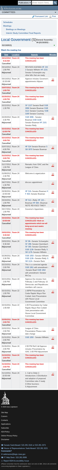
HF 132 (41, 200)
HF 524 (28, 147)
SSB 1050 (29, 256)
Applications (6, 424)
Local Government (16, 40)
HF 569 (36, 203)
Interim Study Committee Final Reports (23, 33)
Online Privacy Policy (9, 436)
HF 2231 (44, 70)
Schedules (8, 22)
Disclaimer (5, 440)
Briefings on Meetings (15, 29)
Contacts (4, 420)
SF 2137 (28, 105)
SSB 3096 (29, 117)
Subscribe (5, 428)
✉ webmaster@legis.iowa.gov (13, 454)
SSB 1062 (41, 270)
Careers (4, 416)
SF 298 (28, 244)
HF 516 (28, 191)
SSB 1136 (29, 249)
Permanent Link (41, 16)
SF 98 (27, 241)
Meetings (7, 26)
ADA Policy (5, 432)
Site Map (4, 413)
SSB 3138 (37, 120)
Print (54, 16)
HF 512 (28, 200)
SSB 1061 (29, 267)
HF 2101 (43, 123)
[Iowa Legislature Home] (29, 8)
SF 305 (28, 247)
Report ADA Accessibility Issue (16, 461)
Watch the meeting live (11, 50)
